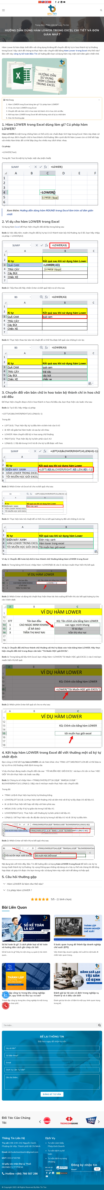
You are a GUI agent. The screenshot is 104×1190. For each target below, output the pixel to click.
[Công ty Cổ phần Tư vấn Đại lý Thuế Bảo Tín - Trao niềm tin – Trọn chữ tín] (52, 10)
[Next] (98, 1121)
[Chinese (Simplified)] (40, 2)
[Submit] (99, 1025)
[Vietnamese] (49, 2)
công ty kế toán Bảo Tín (25, 53)
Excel (17, 227)
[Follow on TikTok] (58, 2)
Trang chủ (39, 25)
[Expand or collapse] (99, 100)
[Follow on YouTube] (64, 2)
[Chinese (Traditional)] (43, 2)
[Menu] (3, 10)
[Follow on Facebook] (56, 2)
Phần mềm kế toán (54, 25)
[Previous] (40, 1121)
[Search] (101, 10)
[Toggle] (4, 884)
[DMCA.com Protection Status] (61, 1173)
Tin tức (66, 25)
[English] (46, 2)
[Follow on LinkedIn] (61, 2)
